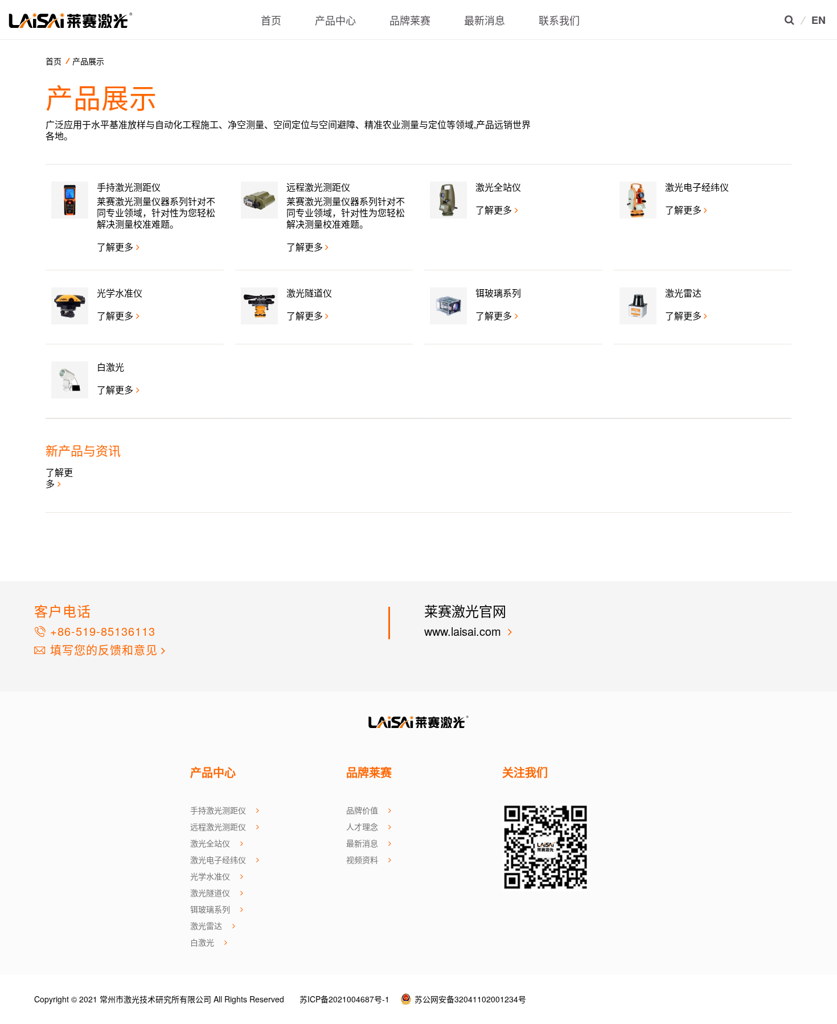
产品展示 (88, 61)
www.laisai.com (464, 631)
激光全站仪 (210, 843)
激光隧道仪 (210, 892)
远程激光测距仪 (218, 826)
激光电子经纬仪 (218, 859)
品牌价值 (362, 810)
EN (818, 20)
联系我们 (559, 20)
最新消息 (484, 20)
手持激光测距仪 (218, 810)
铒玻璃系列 (210, 909)
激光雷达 (206, 925)
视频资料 (362, 859)
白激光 (202, 942)
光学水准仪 (210, 876)
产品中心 (335, 20)
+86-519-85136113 (100, 631)
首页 (271, 20)
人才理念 (362, 826)
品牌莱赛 (409, 20)
